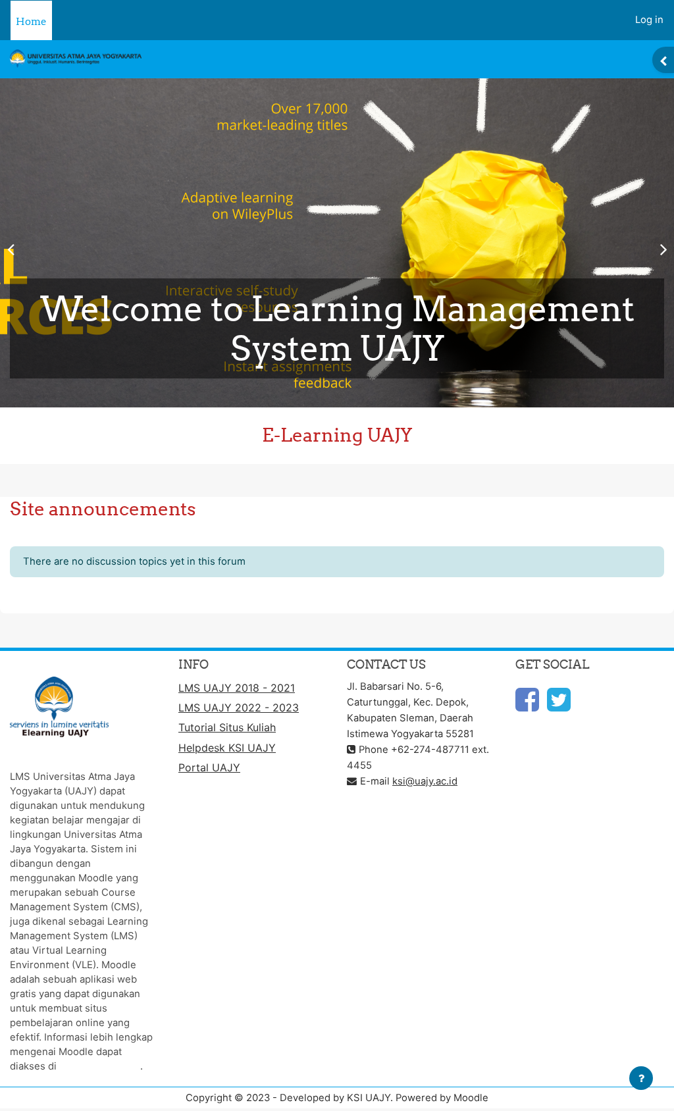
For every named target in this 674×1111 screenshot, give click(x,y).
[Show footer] (641, 1078)
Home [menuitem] (31, 21)
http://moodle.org (99, 1066)
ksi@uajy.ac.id (424, 781)
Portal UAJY (209, 767)
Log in (649, 20)
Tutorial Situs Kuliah (227, 727)
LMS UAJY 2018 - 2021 (236, 687)
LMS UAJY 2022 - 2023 (238, 707)
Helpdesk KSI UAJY (227, 747)
